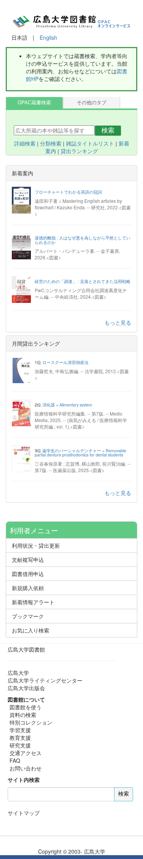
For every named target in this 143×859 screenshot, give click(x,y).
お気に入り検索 (30, 630)
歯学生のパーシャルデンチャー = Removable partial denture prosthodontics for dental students (80, 453)
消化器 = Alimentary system (67, 405)
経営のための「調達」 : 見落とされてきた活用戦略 (82, 281)
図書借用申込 (28, 574)
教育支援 (20, 737)
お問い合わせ (26, 768)
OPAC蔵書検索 (34, 102)
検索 (107, 130)
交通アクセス (26, 753)
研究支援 (20, 745)
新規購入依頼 (28, 588)
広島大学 (18, 672)
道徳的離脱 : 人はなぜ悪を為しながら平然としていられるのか (82, 240)
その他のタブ (91, 102)
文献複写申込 (28, 559)
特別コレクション (31, 722)
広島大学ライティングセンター (45, 680)
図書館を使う (26, 707)
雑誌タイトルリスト (90, 144)
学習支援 (20, 730)
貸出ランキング (79, 151)
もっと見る (117, 322)
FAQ (15, 760)
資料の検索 (23, 714)
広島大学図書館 (26, 649)
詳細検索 (24, 144)
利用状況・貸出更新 (36, 545)
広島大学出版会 (26, 688)
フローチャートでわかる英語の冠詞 (68, 192)
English (48, 37)
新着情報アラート (33, 602)
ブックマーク (28, 616)
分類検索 (50, 144)
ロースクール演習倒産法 (65, 362)
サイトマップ (24, 813)
